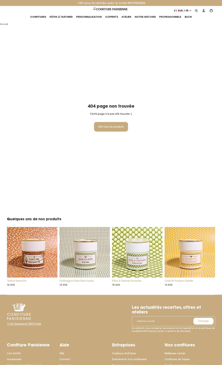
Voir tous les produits (111, 126)
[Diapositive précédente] (12, 252)
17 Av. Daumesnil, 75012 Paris (24, 323)
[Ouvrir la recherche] (196, 10)
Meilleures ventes (175, 353)
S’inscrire (203, 321)
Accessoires (14, 359)
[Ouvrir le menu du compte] (203, 10)
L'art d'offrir (14, 353)
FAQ (61, 353)
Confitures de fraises (177, 359)
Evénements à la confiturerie (129, 359)
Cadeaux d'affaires (124, 353)
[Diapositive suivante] (52, 252)
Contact (64, 359)
